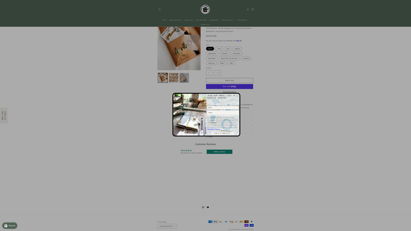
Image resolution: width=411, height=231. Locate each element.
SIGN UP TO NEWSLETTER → (223, 133)
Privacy (217, 129)
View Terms (210, 129)
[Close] (237, 96)
